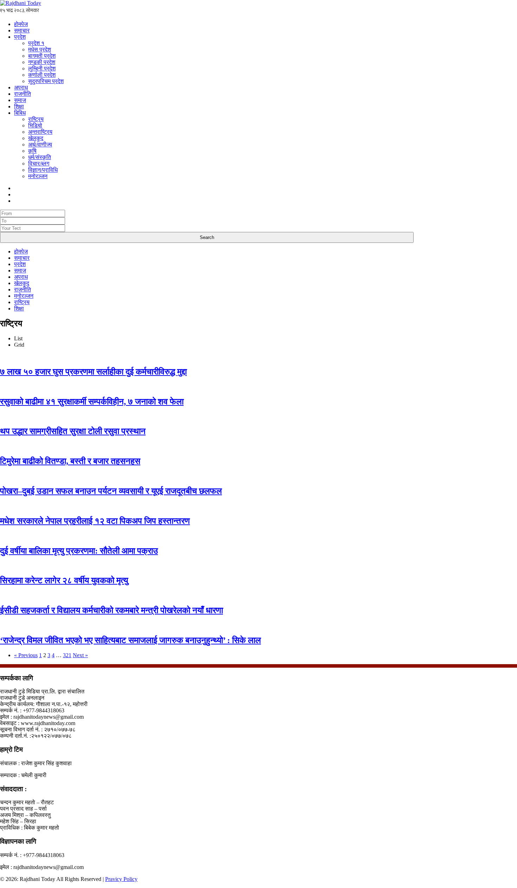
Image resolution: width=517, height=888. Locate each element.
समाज (20, 100)
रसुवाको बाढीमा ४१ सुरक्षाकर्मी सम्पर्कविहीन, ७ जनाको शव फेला (92, 401)
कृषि (32, 151)
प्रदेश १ (36, 43)
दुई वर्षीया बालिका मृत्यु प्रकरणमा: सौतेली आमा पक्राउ (79, 550)
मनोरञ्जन (37, 176)
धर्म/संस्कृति (39, 157)
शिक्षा (19, 106)
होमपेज (21, 24)
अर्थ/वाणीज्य (40, 144)
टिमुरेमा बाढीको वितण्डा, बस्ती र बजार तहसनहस (70, 461)
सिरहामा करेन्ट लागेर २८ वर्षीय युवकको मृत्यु (64, 580)
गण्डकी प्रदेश (41, 62)
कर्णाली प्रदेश (42, 75)
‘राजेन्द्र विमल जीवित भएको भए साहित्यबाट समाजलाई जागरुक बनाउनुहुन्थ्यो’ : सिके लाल (130, 640)
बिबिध (20, 113)
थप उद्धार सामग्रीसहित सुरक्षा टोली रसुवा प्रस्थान (73, 431)
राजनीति (22, 94)
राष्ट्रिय (36, 119)
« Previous (26, 655)
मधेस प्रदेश (39, 49)
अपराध (21, 87)
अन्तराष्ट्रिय (40, 132)
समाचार (22, 30)
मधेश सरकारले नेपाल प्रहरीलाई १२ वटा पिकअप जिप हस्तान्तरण (95, 520)
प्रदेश (20, 37)
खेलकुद (35, 138)
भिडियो (35, 125)
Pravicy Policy (121, 879)
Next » (80, 655)
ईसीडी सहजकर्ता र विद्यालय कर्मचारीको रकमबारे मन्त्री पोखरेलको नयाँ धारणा (111, 610)
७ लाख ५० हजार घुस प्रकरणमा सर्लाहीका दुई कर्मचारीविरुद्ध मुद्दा (93, 371)
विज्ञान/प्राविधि (43, 170)
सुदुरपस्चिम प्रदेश (46, 81)
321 (67, 655)
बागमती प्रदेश (42, 56)
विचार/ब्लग (38, 163)
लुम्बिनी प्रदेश (42, 68)
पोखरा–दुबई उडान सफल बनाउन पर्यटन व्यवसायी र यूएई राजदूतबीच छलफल (111, 491)
